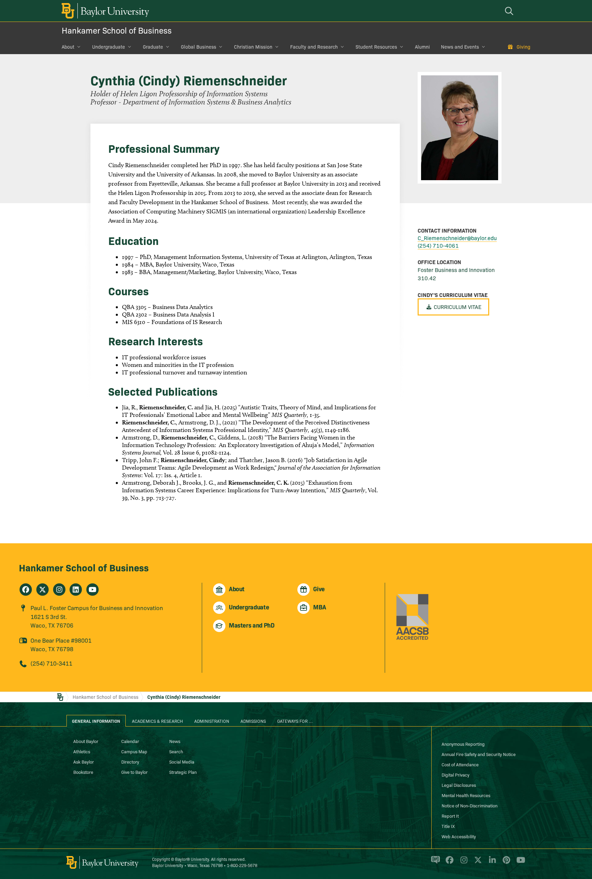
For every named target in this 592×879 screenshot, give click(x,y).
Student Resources (376, 46)
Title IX (448, 826)
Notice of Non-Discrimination (469, 805)
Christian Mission (253, 46)
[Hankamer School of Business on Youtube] (92, 589)
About (68, 46)
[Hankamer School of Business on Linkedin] (76, 589)
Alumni (422, 46)
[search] (510, 11)
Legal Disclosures (459, 785)
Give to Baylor (134, 772)
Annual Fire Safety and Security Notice (479, 754)
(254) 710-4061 (438, 245)
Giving (523, 46)
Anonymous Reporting (463, 744)
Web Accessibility (459, 836)
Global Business (198, 46)
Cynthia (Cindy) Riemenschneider (183, 696)
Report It (450, 816)
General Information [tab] (96, 721)
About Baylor (85, 741)
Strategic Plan (183, 772)
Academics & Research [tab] (157, 721)
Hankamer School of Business (117, 30)
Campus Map (134, 751)
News (174, 741)
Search (176, 751)
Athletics (81, 751)
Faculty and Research (314, 46)
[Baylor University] (104, 11)
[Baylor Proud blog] (434, 863)
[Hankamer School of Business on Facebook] (26, 589)
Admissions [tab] (253, 721)
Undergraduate (108, 46)
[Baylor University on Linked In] (491, 863)
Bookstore (83, 772)
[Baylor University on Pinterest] (505, 863)
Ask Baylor (83, 761)
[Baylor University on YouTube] (519, 863)
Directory (130, 761)
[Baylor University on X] (477, 863)
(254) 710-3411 (51, 663)
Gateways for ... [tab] (295, 721)
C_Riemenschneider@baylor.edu (457, 238)
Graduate (153, 46)
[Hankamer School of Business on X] (42, 589)
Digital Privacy (455, 774)
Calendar (130, 741)
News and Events (460, 46)
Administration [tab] (211, 721)
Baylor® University (192, 859)
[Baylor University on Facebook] (448, 863)
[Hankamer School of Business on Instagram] (59, 589)
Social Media (181, 761)
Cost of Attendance (460, 764)
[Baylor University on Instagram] (463, 863)
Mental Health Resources (466, 795)
